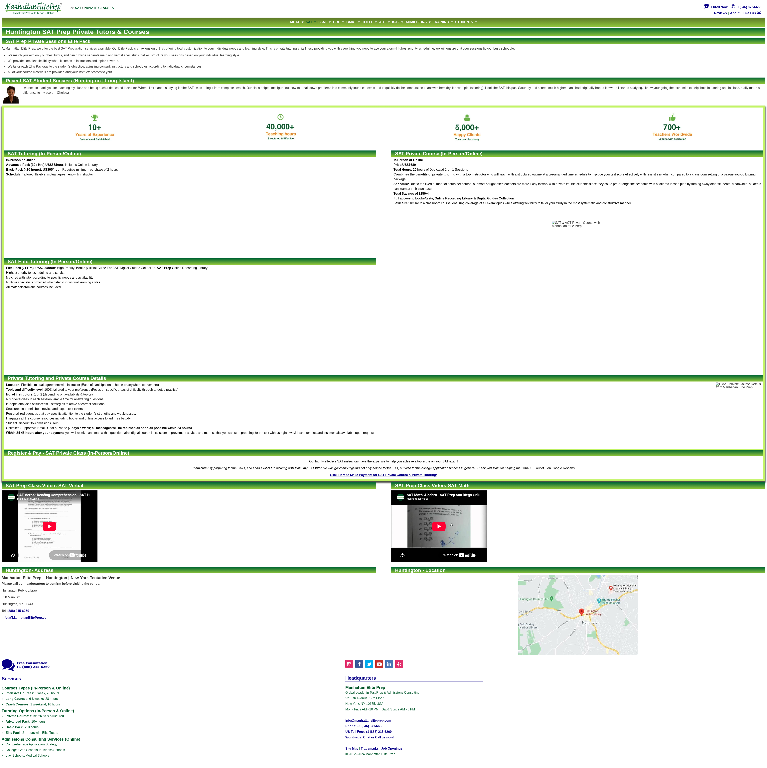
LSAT (322, 22)
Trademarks (370, 748)
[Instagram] (349, 664)
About (734, 13)
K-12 (395, 22)
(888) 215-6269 (18, 611)
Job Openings (391, 748)
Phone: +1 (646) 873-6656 (364, 726)
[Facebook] (359, 664)
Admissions (416, 22)
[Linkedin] (389, 664)
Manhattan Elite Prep (34, 8)
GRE (336, 22)
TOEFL (367, 22)
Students (464, 22)
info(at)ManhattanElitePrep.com (25, 617)
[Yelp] (399, 664)
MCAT (295, 22)
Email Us (752, 13)
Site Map (351, 748)
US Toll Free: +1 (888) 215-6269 (368, 731)
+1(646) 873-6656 (746, 7)
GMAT (351, 22)
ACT (382, 22)
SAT (78, 8)
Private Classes (99, 8)
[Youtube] (379, 664)
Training (441, 22)
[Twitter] (369, 664)
